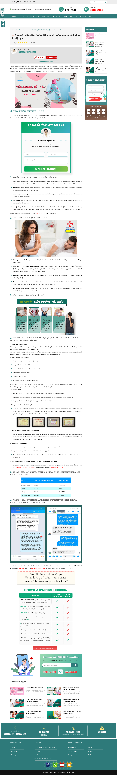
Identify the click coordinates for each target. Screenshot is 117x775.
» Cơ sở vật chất (13, 751)
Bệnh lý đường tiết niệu (74, 755)
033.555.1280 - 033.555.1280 (15, 732)
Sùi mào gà (90, 751)
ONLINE (44, 734)
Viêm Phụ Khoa (72, 747)
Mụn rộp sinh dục (72, 751)
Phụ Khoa (56, 16)
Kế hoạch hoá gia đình (84, 16)
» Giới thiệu (13, 747)
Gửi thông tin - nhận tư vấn (45, 169)
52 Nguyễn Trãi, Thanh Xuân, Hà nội (46, 747)
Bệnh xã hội (68, 16)
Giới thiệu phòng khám (31, 16)
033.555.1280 (96, 10)
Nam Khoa (46, 16)
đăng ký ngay (95, 99)
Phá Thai (90, 755)
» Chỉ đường (13, 755)
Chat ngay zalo (40, 755)
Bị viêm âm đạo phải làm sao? (34, 687)
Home (13, 30)
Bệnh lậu (90, 747)
